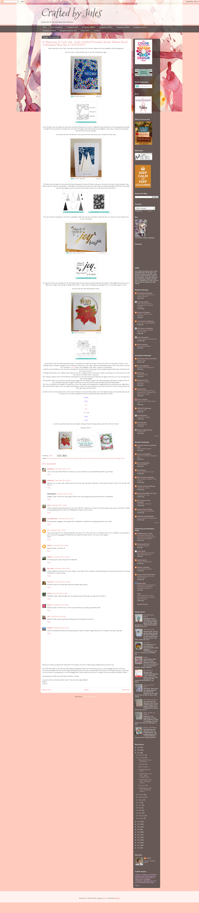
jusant (105, 898)
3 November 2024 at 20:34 (62, 481)
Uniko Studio (141, 551)
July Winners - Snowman (144, 504)
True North (146, 642)
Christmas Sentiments (63, 458)
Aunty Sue (50, 582)
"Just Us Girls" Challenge (145, 321)
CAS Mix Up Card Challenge (146, 486)
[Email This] (58, 456)
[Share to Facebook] (64, 456)
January (141, 818)
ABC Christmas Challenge (145, 477)
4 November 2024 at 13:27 (58, 530)
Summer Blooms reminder (144, 569)
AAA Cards (140, 373)
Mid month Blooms (142, 464)
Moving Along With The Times (147, 493)
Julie (84, 413)
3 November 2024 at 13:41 (62, 469)
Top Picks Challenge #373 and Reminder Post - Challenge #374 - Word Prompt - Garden (146, 392)
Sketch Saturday (142, 344)
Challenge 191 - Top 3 (143, 495)
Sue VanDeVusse (52, 519)
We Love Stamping (143, 463)
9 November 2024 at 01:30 (61, 605)
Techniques (97, 30)
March (141, 813)
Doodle (145, 657)
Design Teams (85, 30)
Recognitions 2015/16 (49, 30)
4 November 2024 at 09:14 (66, 519)
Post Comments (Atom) (90, 697)
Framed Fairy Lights (77, 458)
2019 (138, 832)
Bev (86, 405)
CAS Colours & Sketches (145, 328)
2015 (138, 842)
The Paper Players (143, 302)
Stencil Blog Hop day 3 (150, 700)
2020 (138, 829)
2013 (138, 848)
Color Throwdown (143, 337)
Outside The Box (142, 604)
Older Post (126, 690)
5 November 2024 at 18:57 (62, 569)
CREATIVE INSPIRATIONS (145, 516)
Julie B (148, 858)
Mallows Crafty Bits (143, 567)
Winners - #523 (141, 360)
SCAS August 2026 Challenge (145, 511)
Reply (48, 474)
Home (44, 27)
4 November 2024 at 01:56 (59, 505)
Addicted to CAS (142, 380)
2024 (138, 753)
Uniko (109, 458)
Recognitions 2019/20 (122, 27)
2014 (138, 845)
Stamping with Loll (143, 544)
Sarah (49, 593)
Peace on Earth (88, 458)
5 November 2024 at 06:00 (60, 546)
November (142, 757)
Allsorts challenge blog (144, 430)
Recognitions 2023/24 (88, 27)
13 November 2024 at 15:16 (61, 628)
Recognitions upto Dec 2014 (68, 30)
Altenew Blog (141, 583)
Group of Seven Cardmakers (146, 574)
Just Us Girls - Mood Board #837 (146, 323)
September (142, 797)
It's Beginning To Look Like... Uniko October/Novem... (145, 775)
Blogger (117, 898)
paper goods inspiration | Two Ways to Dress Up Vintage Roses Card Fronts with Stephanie (146, 537)
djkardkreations (142, 560)
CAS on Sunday (142, 399)
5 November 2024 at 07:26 (61, 557)
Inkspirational (141, 389)
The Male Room (142, 415)
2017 (138, 837)
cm (48, 530)
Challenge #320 (141, 410)
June (140, 805)
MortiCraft (50, 481)
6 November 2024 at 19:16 (59, 593)
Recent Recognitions (56, 27)
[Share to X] (62, 456)
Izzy (86, 409)
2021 (138, 827)
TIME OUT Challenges (144, 408)
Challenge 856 (141, 431)
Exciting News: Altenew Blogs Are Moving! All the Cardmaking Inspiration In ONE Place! (146, 586)
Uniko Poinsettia (143, 767)
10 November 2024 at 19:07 (58, 617)
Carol (48, 505)
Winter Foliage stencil (118, 458)
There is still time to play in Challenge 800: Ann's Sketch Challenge (145, 305)
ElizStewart (50, 469)
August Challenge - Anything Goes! (147, 518)
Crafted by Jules (71, 13)
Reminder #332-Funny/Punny (145, 367)
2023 (138, 821)
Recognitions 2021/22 (105, 27)
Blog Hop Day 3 (148, 670)
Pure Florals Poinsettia (100, 458)
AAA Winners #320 (142, 374)
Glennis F (50, 557)
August (141, 800)
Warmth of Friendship (143, 546)
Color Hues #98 (142, 785)
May (140, 808)
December (142, 755)
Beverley (49, 628)
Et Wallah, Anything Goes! (144, 562)
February (141, 815)
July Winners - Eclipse (143, 488)
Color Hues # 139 (148, 629)
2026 (138, 747)
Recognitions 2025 (72, 27)
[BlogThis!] (60, 456)
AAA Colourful (141, 422)
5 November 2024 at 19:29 (62, 582)
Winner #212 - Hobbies (143, 417)
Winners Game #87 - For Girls (145, 472)
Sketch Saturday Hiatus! (144, 346)
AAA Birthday (141, 470)
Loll (48, 617)
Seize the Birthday (143, 366)
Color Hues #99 (142, 764)
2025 (138, 750)
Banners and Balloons (150, 727)
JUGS (72, 367)
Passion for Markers (143, 312)
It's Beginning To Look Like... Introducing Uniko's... (145, 781)
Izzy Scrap (50, 569)
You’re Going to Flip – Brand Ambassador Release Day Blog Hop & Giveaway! (146, 597)
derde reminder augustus (144, 448)
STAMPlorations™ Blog (144, 533)
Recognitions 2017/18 (139, 27)
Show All (156, 436)
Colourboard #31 (142, 424)
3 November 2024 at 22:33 (64, 494)
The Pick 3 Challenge (144, 454)
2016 (138, 840)
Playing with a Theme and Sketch (144, 760)
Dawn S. (49, 605)
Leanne (49, 546)
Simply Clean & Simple (144, 509)
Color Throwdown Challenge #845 (147, 339)
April (140, 810)
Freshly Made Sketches (144, 293)
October (141, 794)
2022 (138, 824)
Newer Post (46, 690)
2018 (138, 835)
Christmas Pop (51, 458)
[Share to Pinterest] (66, 456)
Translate (149, 211)
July (140, 802)
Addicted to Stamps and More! (147, 358)
